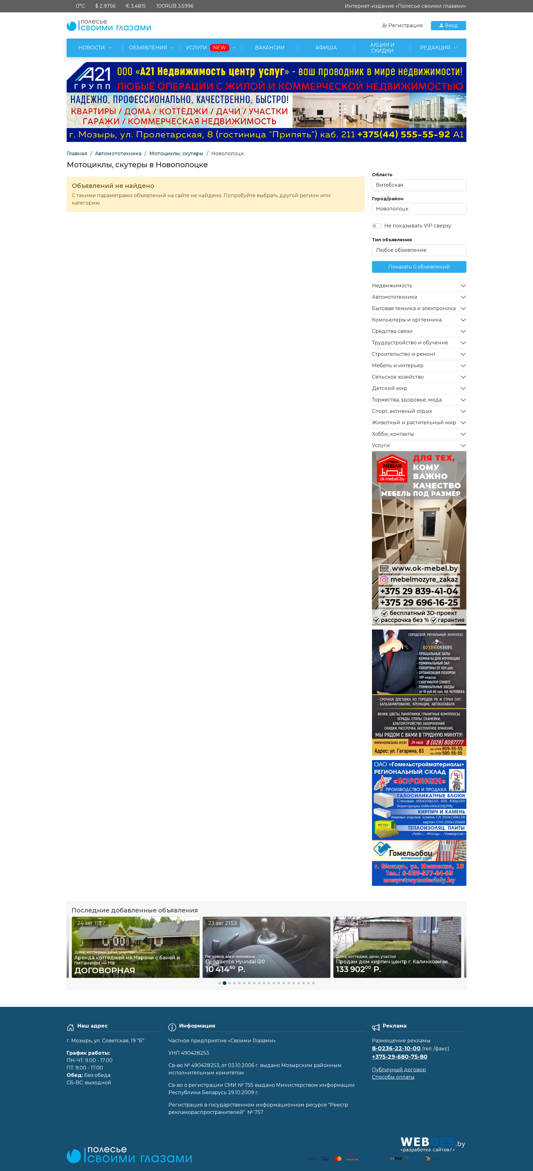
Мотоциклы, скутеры (176, 153)
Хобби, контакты (393, 434)
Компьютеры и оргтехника (407, 320)
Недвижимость (392, 286)
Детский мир (389, 388)
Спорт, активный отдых (402, 411)
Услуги (381, 445)
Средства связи (392, 331)
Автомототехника (118, 153)
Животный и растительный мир (414, 423)
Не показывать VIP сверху (417, 226)
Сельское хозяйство (398, 377)
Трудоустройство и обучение (410, 343)
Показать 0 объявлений (419, 267)
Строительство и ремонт (404, 354)
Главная (77, 153)
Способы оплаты (393, 1077)
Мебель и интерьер (398, 365)
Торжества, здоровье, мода (407, 400)
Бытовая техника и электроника (414, 308)
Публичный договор (399, 1070)
